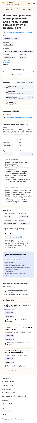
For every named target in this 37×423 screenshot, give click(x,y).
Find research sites (8, 393)
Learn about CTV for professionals (14, 396)
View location (17, 75)
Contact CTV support (9, 404)
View (30, 97)
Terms (4, 414)
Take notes (17, 70)
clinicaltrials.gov (16, 371)
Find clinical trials (8, 382)
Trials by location (8, 385)
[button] (8, 44)
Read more (18, 139)
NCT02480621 (8, 62)
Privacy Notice (7, 411)
